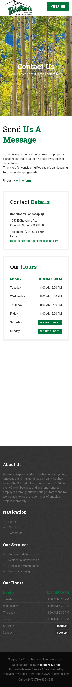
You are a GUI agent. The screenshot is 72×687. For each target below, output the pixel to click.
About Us (14, 527)
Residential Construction (23, 560)
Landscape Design (19, 571)
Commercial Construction (24, 554)
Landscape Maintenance (23, 565)
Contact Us (15, 533)
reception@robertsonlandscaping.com (34, 240)
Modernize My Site (49, 664)
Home (12, 521)
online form (23, 180)
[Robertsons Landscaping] (19, 8)
